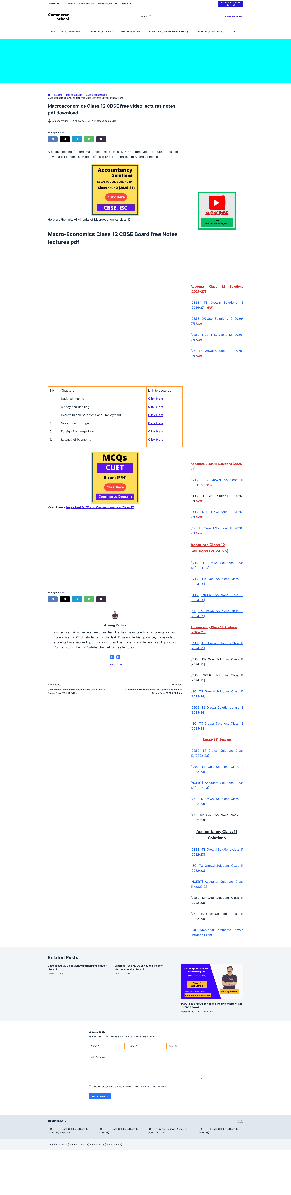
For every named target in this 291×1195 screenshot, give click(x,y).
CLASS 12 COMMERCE (71, 32)
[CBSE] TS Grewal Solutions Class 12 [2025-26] (118, 1131)
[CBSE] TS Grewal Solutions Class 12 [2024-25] (218, 1131)
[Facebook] (53, 139)
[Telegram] (77, 139)
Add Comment (99, 1057)
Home (52, 32)
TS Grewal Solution (129, 32)
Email (133, 1045)
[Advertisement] (145, 60)
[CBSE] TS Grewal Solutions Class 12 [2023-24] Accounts (68, 1131)
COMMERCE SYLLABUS (100, 32)
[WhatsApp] (89, 139)
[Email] (101, 139)
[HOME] (49, 95)
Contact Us (54, 4)
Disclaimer (69, 4)
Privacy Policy (86, 4)
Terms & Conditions (108, 4)
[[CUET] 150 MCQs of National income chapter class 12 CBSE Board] (212, 981)
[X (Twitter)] (65, 139)
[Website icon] (112, 657)
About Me (126, 4)
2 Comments (206, 1011)
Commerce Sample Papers (210, 32)
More (234, 32)
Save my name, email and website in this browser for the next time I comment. (129, 1086)
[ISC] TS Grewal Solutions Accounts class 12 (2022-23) (167, 1131)
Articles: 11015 (115, 665)
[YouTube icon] (118, 657)
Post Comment (100, 1096)
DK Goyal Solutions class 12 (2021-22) (168, 32)
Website (173, 1045)
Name (95, 1045)
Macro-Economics (106, 121)
